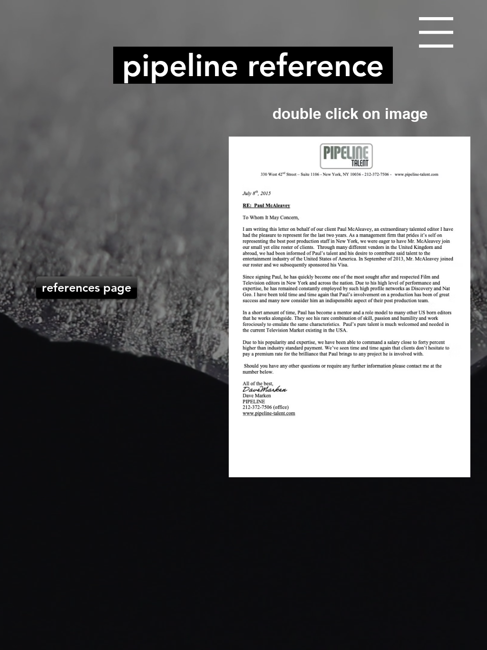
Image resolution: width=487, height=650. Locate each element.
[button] (436, 32)
